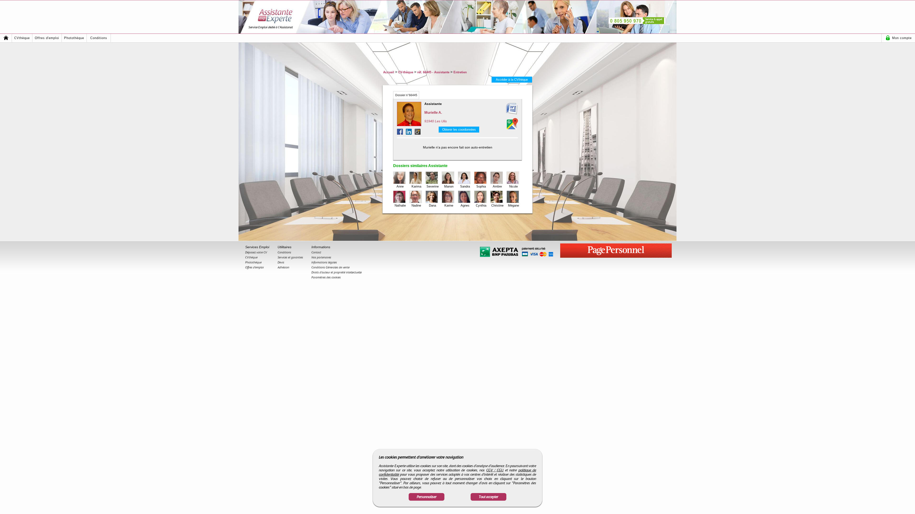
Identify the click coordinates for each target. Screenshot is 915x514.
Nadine (416, 205)
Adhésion (283, 267)
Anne (400, 186)
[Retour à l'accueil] (6, 38)
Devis (281, 262)
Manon (448, 186)
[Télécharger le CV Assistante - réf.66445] (506, 109)
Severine (433, 186)
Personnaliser (427, 497)
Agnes (465, 205)
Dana (432, 205)
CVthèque (22, 38)
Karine (448, 205)
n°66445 (406, 95)
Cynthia (481, 205)
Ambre (497, 186)
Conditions (98, 38)
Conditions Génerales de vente (330, 267)
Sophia (481, 186)
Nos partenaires (321, 257)
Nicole (513, 186)
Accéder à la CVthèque (512, 79)
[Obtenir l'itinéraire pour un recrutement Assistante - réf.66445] (512, 123)
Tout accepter (488, 497)
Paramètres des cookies (326, 277)
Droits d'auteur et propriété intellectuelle (336, 272)
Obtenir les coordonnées (459, 129)
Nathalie (400, 205)
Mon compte (902, 38)
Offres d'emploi (47, 38)
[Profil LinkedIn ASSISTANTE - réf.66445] (410, 133)
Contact (316, 252)
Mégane (513, 205)
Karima (416, 186)
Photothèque (74, 38)
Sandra (465, 186)
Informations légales (324, 262)
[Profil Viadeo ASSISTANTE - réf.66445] (418, 133)
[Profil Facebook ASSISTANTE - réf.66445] (401, 133)
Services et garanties (290, 257)
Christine (497, 205)
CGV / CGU (495, 470)
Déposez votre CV (256, 252)
